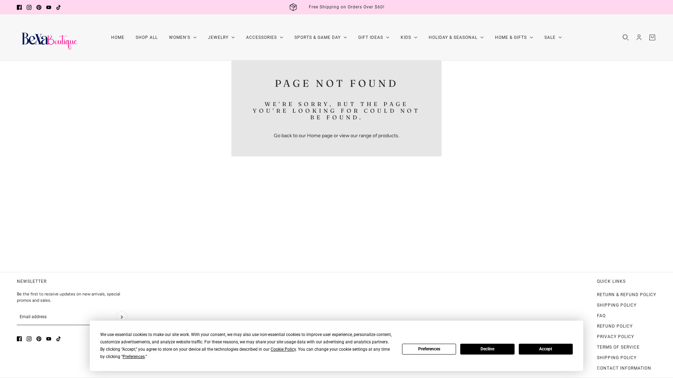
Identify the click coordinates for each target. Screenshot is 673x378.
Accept (545, 348)
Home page (320, 136)
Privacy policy (615, 336)
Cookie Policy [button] (283, 349)
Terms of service (618, 347)
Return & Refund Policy (626, 294)
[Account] (639, 37)
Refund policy (615, 326)
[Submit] (122, 317)
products (388, 136)
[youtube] (49, 7)
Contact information (624, 368)
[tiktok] (58, 7)
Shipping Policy (617, 305)
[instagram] (29, 7)
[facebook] (19, 7)
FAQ (601, 315)
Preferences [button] (134, 356)
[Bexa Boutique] (48, 37)
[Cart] (652, 37)
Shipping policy (617, 357)
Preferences (429, 348)
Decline (487, 348)
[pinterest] (39, 7)
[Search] (626, 37)
